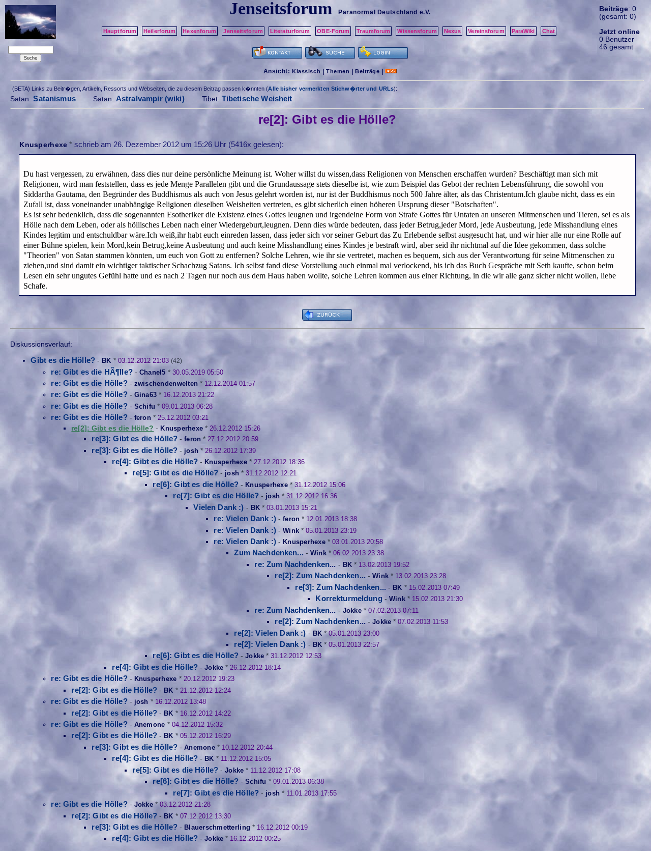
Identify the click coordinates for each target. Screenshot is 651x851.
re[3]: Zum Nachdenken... (340, 587)
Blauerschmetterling (217, 827)
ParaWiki (523, 31)
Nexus (452, 31)
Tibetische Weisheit (257, 98)
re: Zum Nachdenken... (295, 564)
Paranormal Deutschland (377, 12)
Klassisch (306, 71)
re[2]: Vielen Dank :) (270, 633)
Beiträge (367, 71)
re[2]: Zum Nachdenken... (320, 575)
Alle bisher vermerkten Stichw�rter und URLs (331, 89)
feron (142, 417)
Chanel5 (152, 372)
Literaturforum (290, 31)
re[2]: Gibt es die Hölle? (114, 690)
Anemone (149, 724)
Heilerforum (159, 31)
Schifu (145, 406)
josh (191, 451)
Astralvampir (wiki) (150, 98)
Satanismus (54, 98)
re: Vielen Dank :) (245, 518)
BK (106, 360)
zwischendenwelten (166, 383)
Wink (291, 530)
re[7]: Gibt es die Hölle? (216, 495)
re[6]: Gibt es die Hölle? (196, 484)
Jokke (352, 610)
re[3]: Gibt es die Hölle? (134, 438)
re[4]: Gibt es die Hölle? (155, 461)
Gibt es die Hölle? (63, 360)
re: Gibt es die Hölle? (89, 383)
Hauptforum (119, 31)
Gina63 (145, 395)
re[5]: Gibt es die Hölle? (175, 472)
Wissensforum (416, 31)
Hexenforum (199, 31)
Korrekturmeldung (348, 598)
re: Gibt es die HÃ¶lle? (91, 371)
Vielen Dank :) (218, 507)
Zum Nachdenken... (269, 552)
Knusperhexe (43, 144)
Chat (548, 31)
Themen (337, 71)
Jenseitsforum (242, 31)
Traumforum (373, 31)
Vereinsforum (486, 31)
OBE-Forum (333, 31)
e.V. (425, 12)
